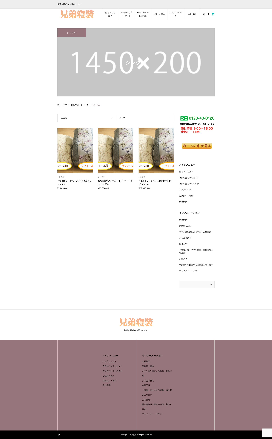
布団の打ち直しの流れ (143, 14)
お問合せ (183, 258)
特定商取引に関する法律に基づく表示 (196, 264)
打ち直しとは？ (110, 14)
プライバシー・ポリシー (190, 270)
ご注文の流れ (159, 14)
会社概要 (192, 14)
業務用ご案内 (185, 225)
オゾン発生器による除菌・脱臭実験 (195, 231)
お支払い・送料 (176, 14)
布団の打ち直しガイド (127, 14)
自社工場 (183, 243)
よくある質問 (185, 237)
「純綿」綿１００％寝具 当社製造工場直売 (196, 251)
